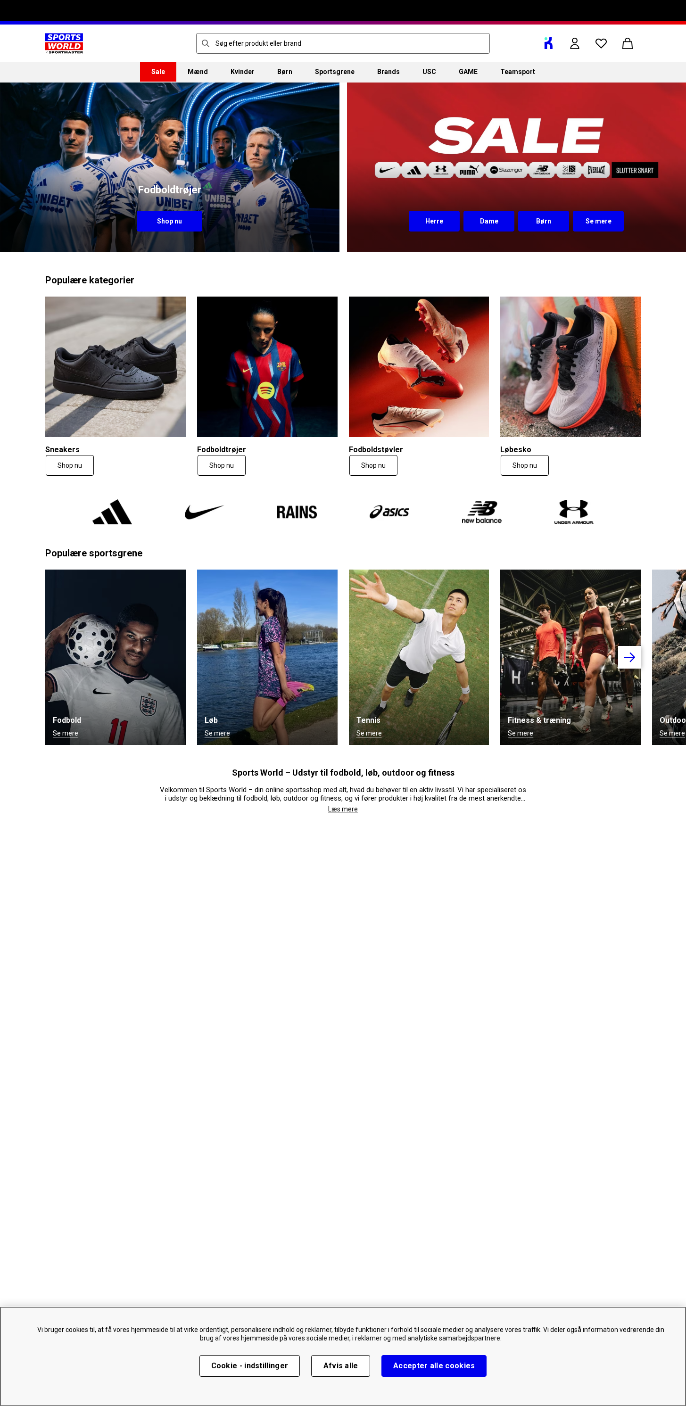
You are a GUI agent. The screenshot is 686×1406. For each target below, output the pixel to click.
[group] (343, 657)
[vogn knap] (627, 43)
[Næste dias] (629, 657)
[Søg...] (205, 43)
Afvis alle (340, 1365)
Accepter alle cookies (434, 1365)
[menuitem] (158, 72)
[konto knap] (575, 43)
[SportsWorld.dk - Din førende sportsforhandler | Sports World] (64, 43)
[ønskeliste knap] (601, 43)
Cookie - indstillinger (250, 1365)
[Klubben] (548, 43)
